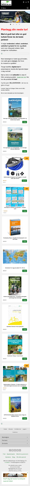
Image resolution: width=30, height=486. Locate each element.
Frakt (4, 454)
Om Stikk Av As (17, 429)
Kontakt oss (15, 432)
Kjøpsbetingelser (11, 454)
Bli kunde (11, 429)
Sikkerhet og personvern (22, 454)
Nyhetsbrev (8, 457)
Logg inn (24, 429)
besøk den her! (21, 77)
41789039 (7, 462)
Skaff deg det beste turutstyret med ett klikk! (14, 479)
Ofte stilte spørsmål (21, 457)
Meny (4, 8)
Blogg (13, 457)
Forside (5, 429)
